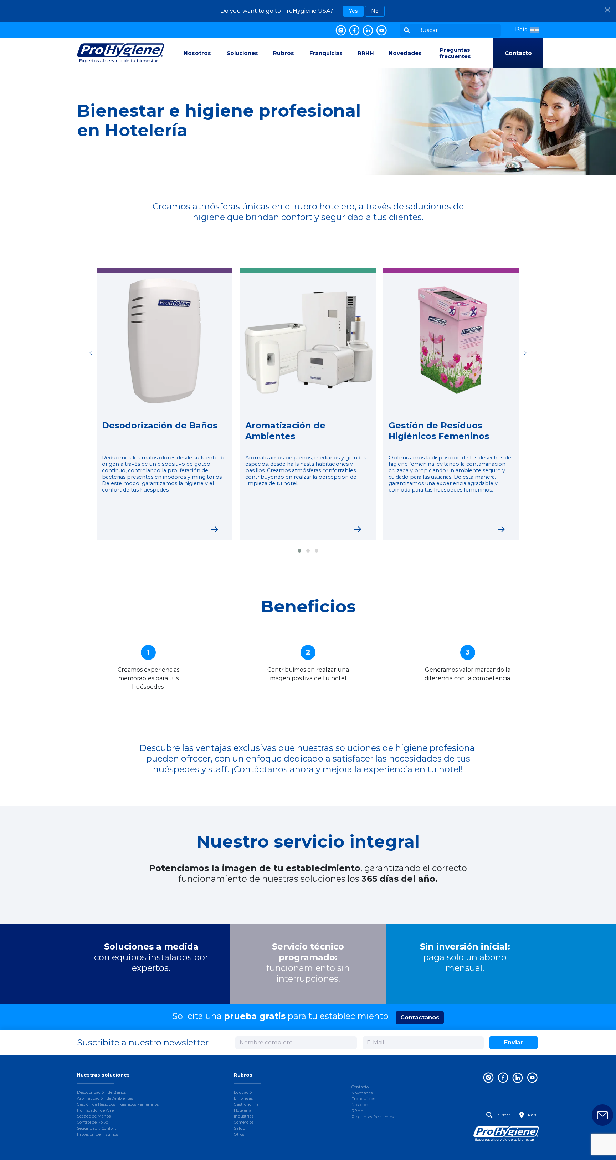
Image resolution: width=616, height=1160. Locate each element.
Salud (239, 1128)
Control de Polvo (92, 1122)
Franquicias (326, 53)
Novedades (405, 53)
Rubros (283, 53)
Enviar (513, 1042)
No (375, 11)
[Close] (607, 10)
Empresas (243, 1098)
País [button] (531, 1115)
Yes (353, 11)
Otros (239, 1134)
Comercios (243, 1122)
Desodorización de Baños (101, 1092)
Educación (244, 1092)
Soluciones (242, 53)
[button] (527, 29)
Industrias (243, 1116)
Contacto (518, 53)
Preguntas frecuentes (455, 53)
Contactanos (419, 1017)
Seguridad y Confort (96, 1128)
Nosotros (197, 53)
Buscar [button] (502, 1115)
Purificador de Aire (95, 1110)
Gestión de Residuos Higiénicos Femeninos (118, 1104)
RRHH (366, 53)
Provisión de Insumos (97, 1134)
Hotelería (242, 1110)
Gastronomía (246, 1104)
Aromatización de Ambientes (105, 1098)
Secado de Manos (94, 1116)
